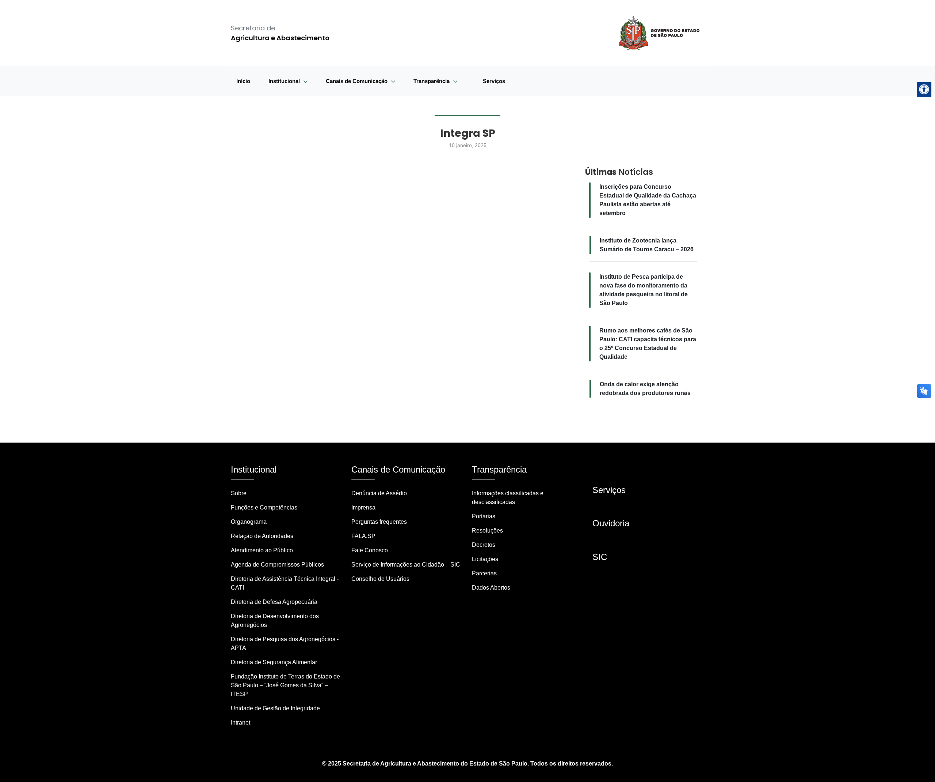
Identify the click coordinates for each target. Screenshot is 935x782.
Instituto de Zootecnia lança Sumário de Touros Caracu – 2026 (647, 244)
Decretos (483, 545)
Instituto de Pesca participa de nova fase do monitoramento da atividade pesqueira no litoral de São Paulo (643, 290)
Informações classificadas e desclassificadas (507, 497)
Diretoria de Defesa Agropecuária (274, 602)
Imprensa (363, 507)
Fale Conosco (369, 550)
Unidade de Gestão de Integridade (275, 708)
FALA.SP (363, 536)
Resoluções (487, 530)
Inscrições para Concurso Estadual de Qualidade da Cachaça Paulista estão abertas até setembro (647, 200)
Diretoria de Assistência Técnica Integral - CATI (285, 583)
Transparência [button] (432, 81)
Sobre (239, 493)
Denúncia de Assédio (379, 493)
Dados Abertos (491, 587)
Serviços (494, 81)
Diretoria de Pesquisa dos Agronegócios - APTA (285, 643)
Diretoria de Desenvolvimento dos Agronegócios (275, 620)
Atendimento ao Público (262, 550)
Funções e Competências (264, 507)
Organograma (249, 522)
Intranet (240, 722)
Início (243, 81)
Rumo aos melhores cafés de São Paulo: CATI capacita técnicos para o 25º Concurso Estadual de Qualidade (647, 343)
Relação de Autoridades (262, 536)
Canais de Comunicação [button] (357, 81)
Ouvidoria (610, 523)
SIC (599, 557)
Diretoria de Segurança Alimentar (274, 662)
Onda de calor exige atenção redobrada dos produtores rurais (645, 388)
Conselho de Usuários (380, 579)
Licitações (485, 559)
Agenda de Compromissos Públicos (277, 564)
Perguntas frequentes (379, 522)
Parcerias (484, 573)
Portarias (483, 516)
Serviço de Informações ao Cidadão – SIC (405, 564)
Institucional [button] (284, 81)
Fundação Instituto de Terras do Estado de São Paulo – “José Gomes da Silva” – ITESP (285, 685)
